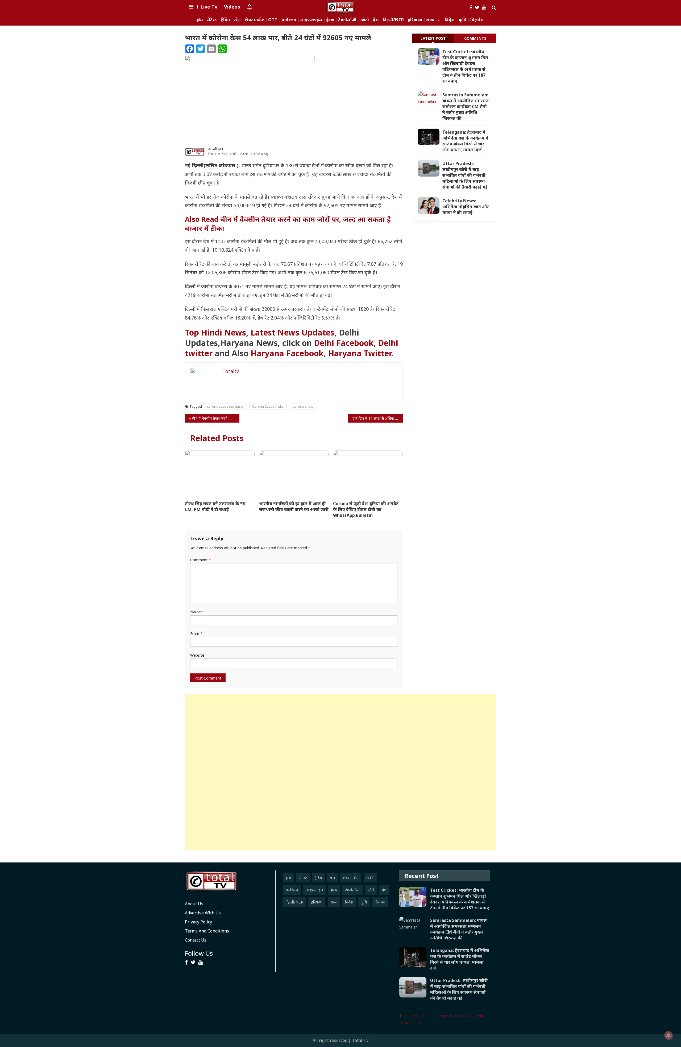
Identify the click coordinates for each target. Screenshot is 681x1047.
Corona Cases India (268, 406)
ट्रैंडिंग (225, 20)
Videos (232, 6)
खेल (237, 20)
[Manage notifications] (668, 1035)
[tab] (433, 38)
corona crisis (303, 406)
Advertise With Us (203, 913)
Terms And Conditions (207, 931)
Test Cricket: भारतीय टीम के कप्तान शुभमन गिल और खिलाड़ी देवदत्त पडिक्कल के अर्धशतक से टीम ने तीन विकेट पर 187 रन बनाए (465, 66)
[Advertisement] (340, 772)
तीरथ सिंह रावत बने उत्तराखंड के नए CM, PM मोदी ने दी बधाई (215, 506)
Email (196, 633)
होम (199, 20)
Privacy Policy (198, 922)
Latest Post (433, 38)
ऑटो (364, 20)
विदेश (450, 20)
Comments (475, 38)
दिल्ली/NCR (393, 20)
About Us (194, 904)
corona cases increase (225, 406)
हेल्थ (330, 20)
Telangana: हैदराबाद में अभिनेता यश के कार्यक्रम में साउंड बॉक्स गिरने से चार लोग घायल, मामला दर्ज (465, 141)
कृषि (462, 20)
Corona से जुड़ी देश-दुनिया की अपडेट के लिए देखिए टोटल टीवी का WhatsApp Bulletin (365, 509)
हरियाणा (415, 20)
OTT (272, 20)
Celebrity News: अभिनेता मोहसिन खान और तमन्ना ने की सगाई (465, 206)
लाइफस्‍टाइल (311, 20)
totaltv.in (215, 148)
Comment (200, 559)
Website (197, 655)
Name (197, 611)
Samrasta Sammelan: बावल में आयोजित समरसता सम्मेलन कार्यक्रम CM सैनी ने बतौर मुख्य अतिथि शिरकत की (466, 106)
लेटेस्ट (212, 20)
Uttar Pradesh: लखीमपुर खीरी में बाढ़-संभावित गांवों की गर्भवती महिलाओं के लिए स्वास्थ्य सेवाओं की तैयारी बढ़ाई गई (465, 175)
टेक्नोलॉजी (347, 20)
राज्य (430, 20)
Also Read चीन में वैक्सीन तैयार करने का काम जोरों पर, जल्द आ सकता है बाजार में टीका (288, 223)
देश (376, 20)
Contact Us (195, 940)
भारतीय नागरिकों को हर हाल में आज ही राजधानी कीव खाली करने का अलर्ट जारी (294, 506)
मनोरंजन (288, 20)
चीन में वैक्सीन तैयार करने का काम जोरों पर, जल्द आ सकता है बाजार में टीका (215, 418)
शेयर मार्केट (254, 20)
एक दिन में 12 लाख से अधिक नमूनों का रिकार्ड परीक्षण (377, 418)
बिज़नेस (477, 20)
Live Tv (208, 6)
